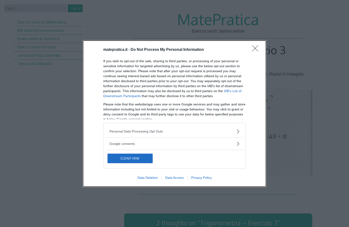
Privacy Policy (201, 178)
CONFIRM (130, 158)
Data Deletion (147, 178)
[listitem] (174, 131)
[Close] (256, 49)
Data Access (174, 178)
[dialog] (174, 114)
